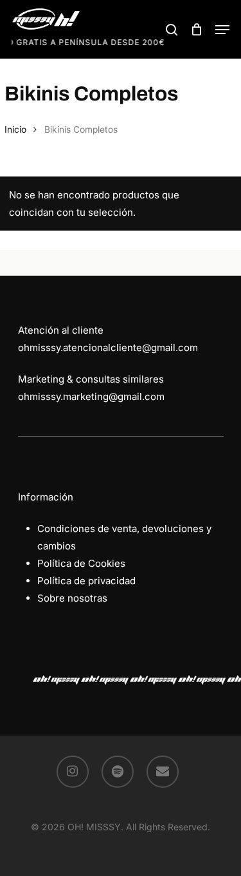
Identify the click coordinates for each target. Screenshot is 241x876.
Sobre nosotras (72, 598)
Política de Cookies (81, 563)
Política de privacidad (86, 581)
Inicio (15, 129)
